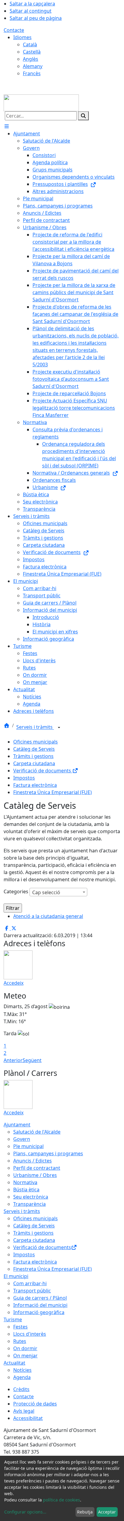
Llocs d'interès (29, 1334)
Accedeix (13, 983)
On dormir (25, 1348)
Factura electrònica (35, 785)
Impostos (24, 777)
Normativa (25, 1182)
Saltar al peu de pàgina (36, 18)
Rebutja (85, 1512)
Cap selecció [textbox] (46, 892)
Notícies (22, 1370)
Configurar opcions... (25, 1512)
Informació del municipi (40, 1305)
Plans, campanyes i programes (48, 1153)
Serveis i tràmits (35, 727)
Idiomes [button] (22, 37)
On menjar (25, 1355)
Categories (16, 891)
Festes (20, 1326)
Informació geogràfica (38, 1312)
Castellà (32, 51)
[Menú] (7, 126)
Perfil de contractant (36, 1168)
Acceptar (107, 1512)
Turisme (13, 1319)
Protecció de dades (35, 1403)
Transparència (29, 1204)
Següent (32, 1060)
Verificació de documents (42, 770)
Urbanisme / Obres (35, 1175)
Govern (21, 1139)
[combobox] (58, 892)
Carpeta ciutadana (34, 763)
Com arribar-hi (30, 1283)
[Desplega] (59, 727)
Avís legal (23, 1411)
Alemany (32, 66)
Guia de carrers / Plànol (40, 1298)
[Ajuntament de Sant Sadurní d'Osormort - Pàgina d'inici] (41, 102)
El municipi (16, 1276)
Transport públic (32, 1290)
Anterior (13, 1060)
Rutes (19, 1341)
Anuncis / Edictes (32, 1160)
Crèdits (21, 1389)
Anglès (30, 59)
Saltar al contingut (30, 11)
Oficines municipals (35, 741)
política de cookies (61, 1500)
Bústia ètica (26, 1189)
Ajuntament (17, 1124)
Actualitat (14, 1362)
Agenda (22, 1377)
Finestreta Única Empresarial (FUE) (52, 792)
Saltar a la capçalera (32, 3)
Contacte (14, 30)
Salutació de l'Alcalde (36, 1131)
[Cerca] (83, 115)
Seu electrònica (30, 1196)
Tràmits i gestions (33, 756)
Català (30, 44)
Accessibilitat (28, 1418)
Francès (32, 73)
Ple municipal (28, 1146)
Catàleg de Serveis (34, 749)
